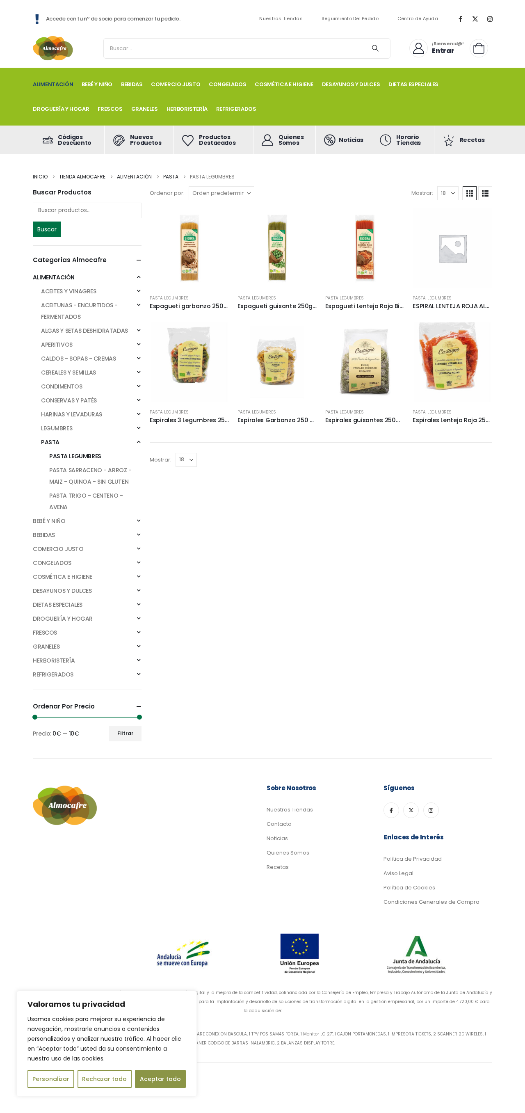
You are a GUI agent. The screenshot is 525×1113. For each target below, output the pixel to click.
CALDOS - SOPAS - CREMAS (78, 358)
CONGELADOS (228, 84)
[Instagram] (490, 19)
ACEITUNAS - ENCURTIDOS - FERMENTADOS (79, 311)
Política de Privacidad (412, 859)
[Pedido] (481, 48)
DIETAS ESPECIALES (413, 84)
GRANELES (144, 109)
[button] (470, 193)
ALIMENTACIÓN (53, 84)
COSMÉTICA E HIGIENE (284, 84)
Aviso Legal (398, 873)
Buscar (47, 229)
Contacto (279, 824)
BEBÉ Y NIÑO (97, 84)
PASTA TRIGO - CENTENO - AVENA (86, 501)
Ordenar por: (167, 193)
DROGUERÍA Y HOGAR (61, 109)
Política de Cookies (409, 887)
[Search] (375, 48)
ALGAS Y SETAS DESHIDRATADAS (84, 331)
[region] (106, 1044)
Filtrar (125, 733)
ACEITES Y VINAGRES (68, 291)
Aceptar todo (160, 1079)
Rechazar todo (104, 1079)
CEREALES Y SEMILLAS (68, 372)
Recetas (278, 867)
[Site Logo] (53, 48)
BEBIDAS (132, 84)
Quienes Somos (288, 853)
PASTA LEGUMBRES (169, 298)
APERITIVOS (57, 345)
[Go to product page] (189, 248)
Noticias (277, 838)
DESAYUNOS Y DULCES (351, 84)
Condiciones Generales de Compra (431, 902)
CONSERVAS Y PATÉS (69, 400)
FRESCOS (110, 109)
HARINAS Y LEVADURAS (71, 414)
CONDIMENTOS (61, 386)
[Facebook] (460, 19)
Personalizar (50, 1079)
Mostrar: (422, 193)
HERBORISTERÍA (187, 109)
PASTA (50, 442)
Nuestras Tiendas (280, 18)
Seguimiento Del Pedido (350, 18)
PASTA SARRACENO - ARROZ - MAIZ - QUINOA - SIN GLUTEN (90, 476)
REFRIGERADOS (236, 109)
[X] (475, 19)
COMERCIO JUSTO (175, 84)
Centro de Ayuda (417, 18)
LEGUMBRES (56, 428)
